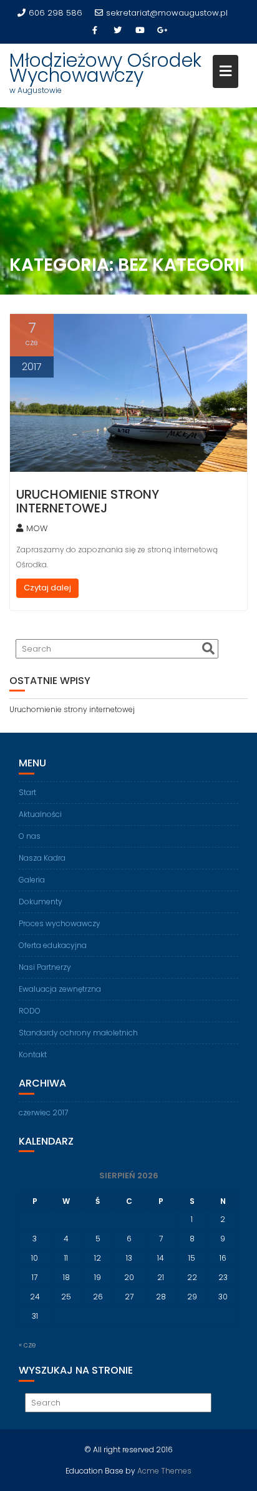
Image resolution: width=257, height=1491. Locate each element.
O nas (30, 836)
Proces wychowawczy (59, 923)
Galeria (32, 879)
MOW (36, 528)
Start (27, 792)
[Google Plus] (162, 31)
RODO (30, 1010)
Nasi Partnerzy (45, 967)
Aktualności (40, 814)
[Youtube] (140, 31)
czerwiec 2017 (43, 1112)
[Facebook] (95, 31)
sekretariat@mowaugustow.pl (167, 13)
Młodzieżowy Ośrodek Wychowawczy (105, 68)
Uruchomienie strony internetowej (87, 501)
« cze (27, 1344)
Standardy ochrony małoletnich (78, 1032)
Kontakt (33, 1054)
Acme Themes (164, 1470)
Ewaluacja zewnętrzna (60, 989)
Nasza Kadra (42, 858)
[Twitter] (117, 31)
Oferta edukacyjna (53, 945)
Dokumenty (40, 901)
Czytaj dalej (47, 588)
